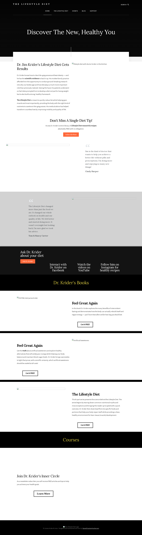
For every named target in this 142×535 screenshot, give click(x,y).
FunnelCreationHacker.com (91, 528)
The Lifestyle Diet (31, 4)
